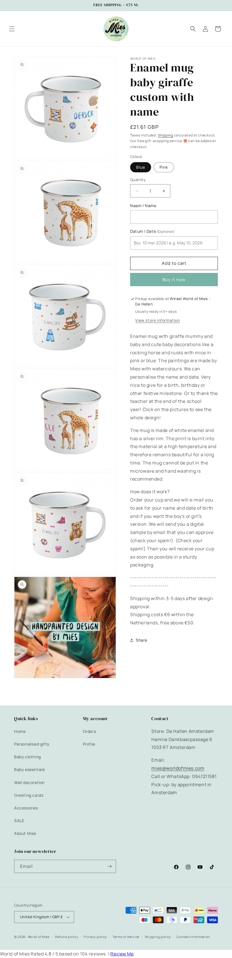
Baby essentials (29, 769)
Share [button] (141, 640)
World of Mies (39, 937)
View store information (157, 320)
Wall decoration (29, 782)
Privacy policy (95, 937)
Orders (89, 731)
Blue (140, 167)
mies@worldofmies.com (177, 768)
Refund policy (66, 937)
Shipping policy (158, 937)
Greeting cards (28, 795)
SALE (19, 820)
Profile (89, 744)
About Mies (25, 833)
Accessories (26, 808)
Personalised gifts (31, 744)
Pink (164, 167)
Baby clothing (27, 756)
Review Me (122, 954)
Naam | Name (143, 205)
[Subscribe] (109, 866)
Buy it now (174, 280)
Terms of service (126, 937)
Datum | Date (152, 231)
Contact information (193, 937)
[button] (12, 29)
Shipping (165, 135)
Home (19, 731)
